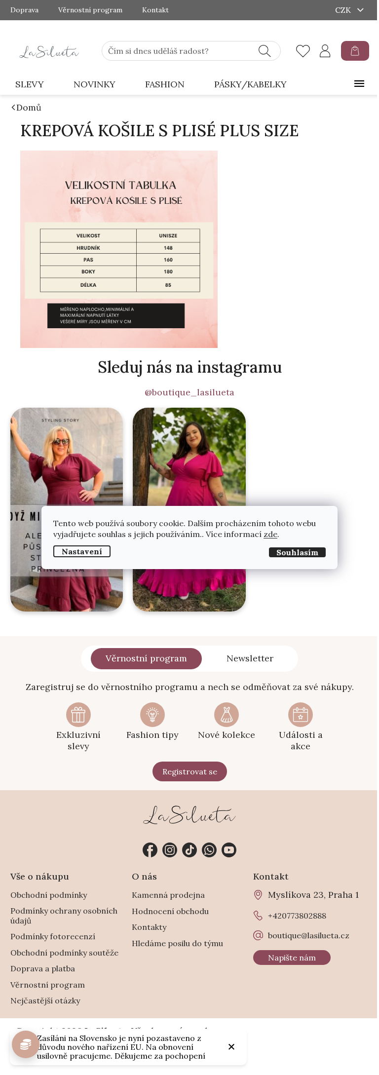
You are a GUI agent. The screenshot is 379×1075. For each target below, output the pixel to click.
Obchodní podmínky (48, 895)
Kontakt (155, 10)
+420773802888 (209, 850)
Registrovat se (189, 771)
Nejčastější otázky (45, 1000)
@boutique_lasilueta (189, 392)
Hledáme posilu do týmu (177, 943)
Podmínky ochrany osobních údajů (63, 915)
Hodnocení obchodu (170, 911)
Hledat (265, 51)
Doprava (24, 10)
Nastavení (82, 551)
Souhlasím (297, 552)
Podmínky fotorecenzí (52, 936)
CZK (344, 10)
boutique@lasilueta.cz (308, 935)
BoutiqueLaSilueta (150, 850)
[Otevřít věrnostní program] (25, 1044)
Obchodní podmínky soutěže (64, 953)
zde (270, 534)
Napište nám (292, 957)
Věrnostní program (90, 10)
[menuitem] (29, 84)
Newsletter (250, 658)
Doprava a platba (42, 968)
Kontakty (149, 927)
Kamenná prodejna (168, 895)
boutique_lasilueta (169, 850)
